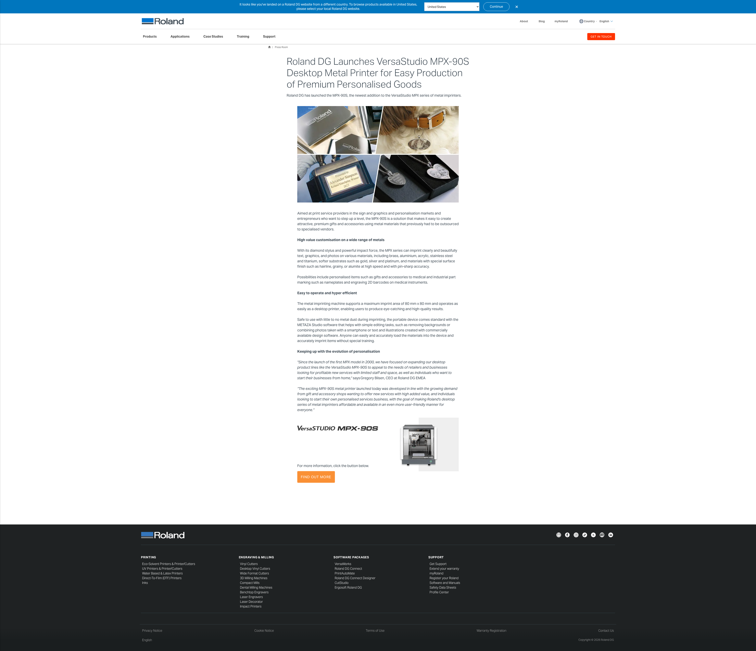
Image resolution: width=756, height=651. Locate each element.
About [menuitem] (524, 21)
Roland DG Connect (348, 569)
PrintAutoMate (345, 573)
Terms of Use (375, 631)
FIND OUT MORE (316, 477)
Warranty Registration (491, 631)
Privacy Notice (152, 631)
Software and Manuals (445, 583)
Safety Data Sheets (443, 587)
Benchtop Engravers (254, 592)
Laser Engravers (251, 597)
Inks (145, 583)
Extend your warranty (444, 569)
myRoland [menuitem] (561, 21)
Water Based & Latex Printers (162, 573)
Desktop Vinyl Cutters (255, 569)
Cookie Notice (264, 631)
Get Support (438, 564)
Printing (148, 557)
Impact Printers (250, 606)
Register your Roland (444, 578)
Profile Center (439, 592)
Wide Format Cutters (254, 573)
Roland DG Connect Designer (355, 578)
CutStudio (341, 583)
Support (436, 557)
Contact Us (606, 631)
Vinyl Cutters (249, 564)
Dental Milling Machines (256, 587)
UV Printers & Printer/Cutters (162, 569)
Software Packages (351, 557)
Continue (496, 7)
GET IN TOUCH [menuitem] (601, 36)
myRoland (436, 573)
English (147, 640)
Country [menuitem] (589, 21)
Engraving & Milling (256, 557)
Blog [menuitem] (542, 21)
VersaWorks (343, 564)
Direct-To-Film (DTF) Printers (162, 578)
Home (269, 47)
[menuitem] (152, 36)
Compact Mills (249, 583)
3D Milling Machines (253, 578)
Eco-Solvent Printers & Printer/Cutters (168, 564)
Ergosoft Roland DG (348, 587)
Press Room (281, 47)
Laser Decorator (251, 602)
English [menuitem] (604, 21)
